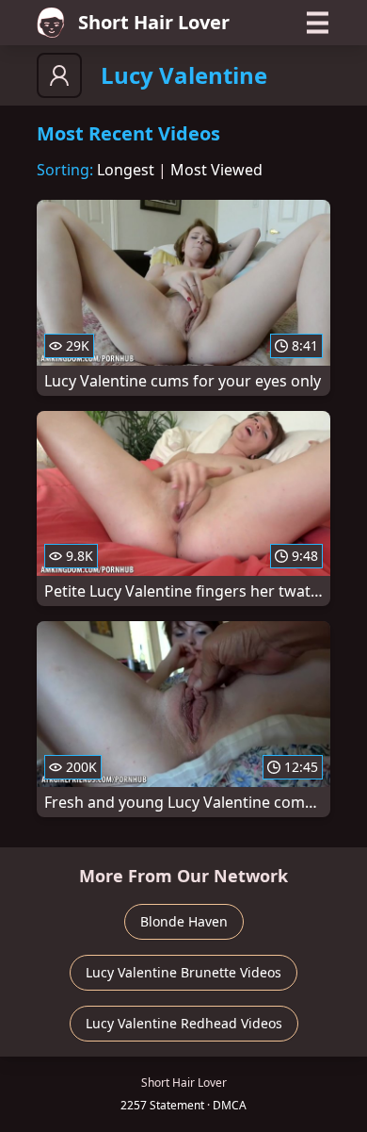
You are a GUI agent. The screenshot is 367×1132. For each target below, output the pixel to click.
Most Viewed (216, 169)
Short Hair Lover (154, 22)
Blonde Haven (184, 921)
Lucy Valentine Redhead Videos (184, 1023)
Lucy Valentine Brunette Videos (183, 972)
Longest (125, 169)
